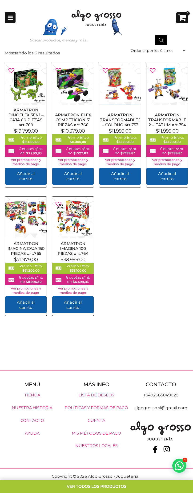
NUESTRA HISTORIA (32, 407)
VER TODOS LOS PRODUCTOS (96, 486)
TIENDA (32, 395)
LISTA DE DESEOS (96, 395)
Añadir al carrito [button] (26, 176)
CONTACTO (32, 420)
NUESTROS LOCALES (96, 445)
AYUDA (32, 433)
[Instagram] (166, 449)
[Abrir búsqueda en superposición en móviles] (96, 40)
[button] (10, 68)
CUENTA (96, 420)
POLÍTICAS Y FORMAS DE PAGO (96, 407)
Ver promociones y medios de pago (26, 162)
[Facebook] (155, 449)
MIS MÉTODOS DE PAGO (96, 433)
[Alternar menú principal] (10, 17)
